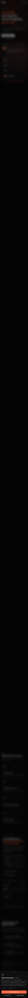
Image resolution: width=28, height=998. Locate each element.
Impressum (11, 988)
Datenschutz (3, 988)
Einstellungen (8, 995)
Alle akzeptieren (15, 992)
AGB (16, 988)
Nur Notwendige (20, 995)
